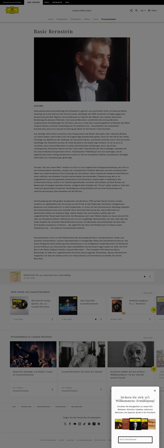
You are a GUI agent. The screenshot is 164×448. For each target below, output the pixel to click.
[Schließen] (154, 390)
